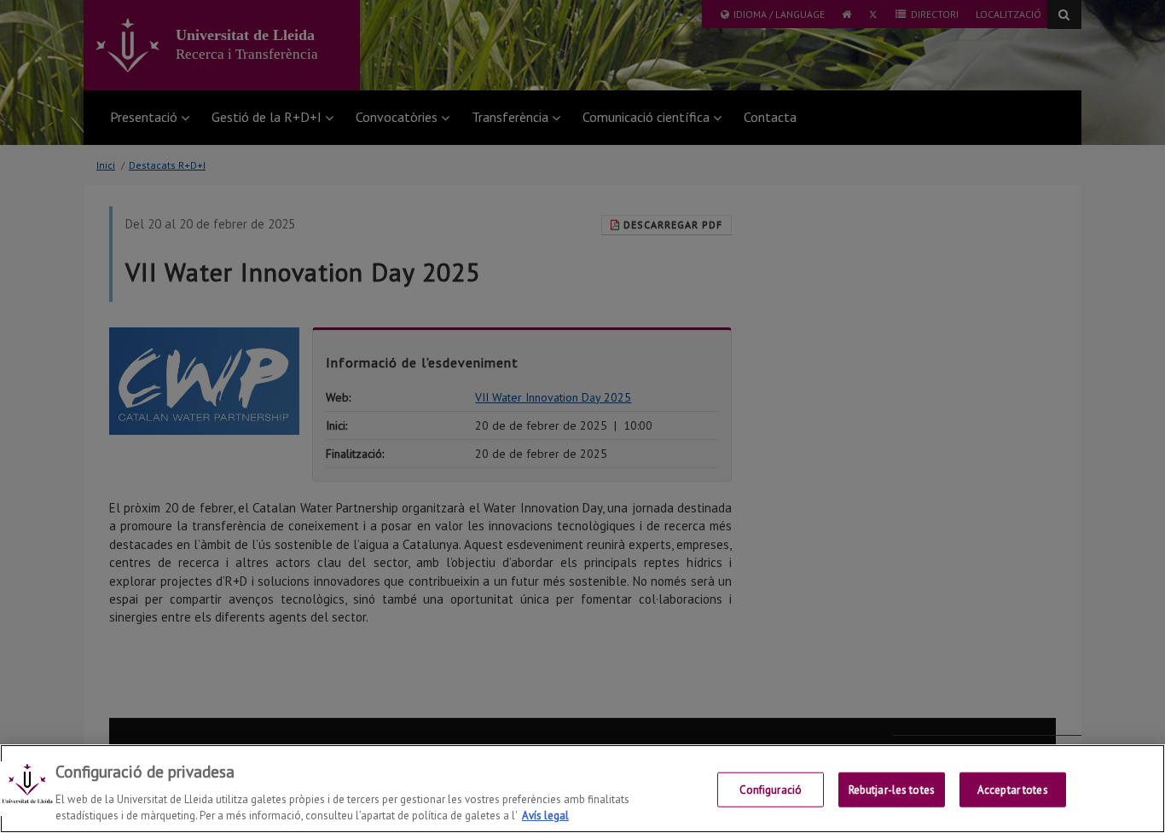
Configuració (771, 790)
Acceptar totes (1012, 790)
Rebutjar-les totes (892, 790)
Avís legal (545, 815)
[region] (582, 788)
